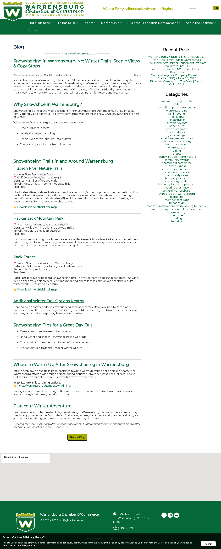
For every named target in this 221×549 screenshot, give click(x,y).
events (176, 153)
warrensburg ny (176, 110)
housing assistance (177, 187)
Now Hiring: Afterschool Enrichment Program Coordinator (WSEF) (176, 64)
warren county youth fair (176, 101)
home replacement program (176, 184)
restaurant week (177, 144)
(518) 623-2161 (126, 528)
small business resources (177, 138)
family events (176, 113)
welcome (177, 215)
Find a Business (39, 22)
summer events (177, 122)
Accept (208, 544)
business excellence (177, 172)
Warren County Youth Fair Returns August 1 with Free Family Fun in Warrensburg (176, 58)
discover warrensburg (177, 141)
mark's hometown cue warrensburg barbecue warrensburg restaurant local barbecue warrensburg (177, 209)
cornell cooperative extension (177, 107)
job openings (176, 135)
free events (176, 116)
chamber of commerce (177, 163)
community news (177, 175)
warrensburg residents (177, 181)
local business (177, 166)
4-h (177, 104)
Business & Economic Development (152, 22)
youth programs (176, 129)
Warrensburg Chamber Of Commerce (69, 514)
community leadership (176, 169)
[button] (216, 8)
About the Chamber (200, 22)
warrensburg (176, 147)
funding (176, 218)
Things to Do (67, 22)
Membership (110, 22)
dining (177, 150)
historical (176, 221)
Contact (33, 30)
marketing (177, 196)
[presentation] (164, 515)
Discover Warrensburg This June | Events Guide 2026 (177, 83)
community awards (176, 159)
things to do (177, 203)
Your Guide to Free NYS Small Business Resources (177, 71)
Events (88, 22)
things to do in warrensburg (77, 53)
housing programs (177, 178)
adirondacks (177, 132)
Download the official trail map (37, 207)
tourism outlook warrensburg (176, 156)
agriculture (176, 126)
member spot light (177, 199)
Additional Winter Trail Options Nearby (48, 301)
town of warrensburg (177, 190)
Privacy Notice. (28, 545)
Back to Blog (77, 437)
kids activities (177, 119)
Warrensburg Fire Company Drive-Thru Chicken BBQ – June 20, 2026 (176, 77)
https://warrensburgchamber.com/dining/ (44, 385)
